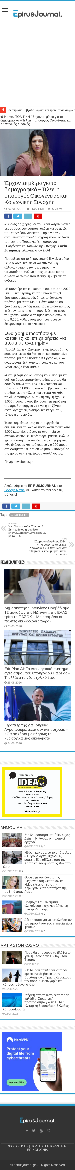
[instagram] (48, 1131)
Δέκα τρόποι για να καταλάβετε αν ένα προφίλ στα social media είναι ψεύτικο (48, 923)
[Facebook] (27, 1131)
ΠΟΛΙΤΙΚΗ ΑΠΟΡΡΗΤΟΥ (49, 1146)
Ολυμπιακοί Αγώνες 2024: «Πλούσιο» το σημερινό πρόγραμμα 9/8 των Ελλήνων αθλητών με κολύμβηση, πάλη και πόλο (48, 546)
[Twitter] (34, 1131)
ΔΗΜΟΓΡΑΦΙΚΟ (19, 515)
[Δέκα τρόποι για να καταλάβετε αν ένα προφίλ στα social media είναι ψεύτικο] (12, 925)
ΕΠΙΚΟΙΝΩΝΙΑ (37, 1150)
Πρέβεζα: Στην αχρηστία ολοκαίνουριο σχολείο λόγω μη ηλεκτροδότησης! (46, 905)
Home (8, 116)
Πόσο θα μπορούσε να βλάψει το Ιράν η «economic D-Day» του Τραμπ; (47, 956)
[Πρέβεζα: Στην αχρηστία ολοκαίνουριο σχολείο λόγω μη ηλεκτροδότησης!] (12, 907)
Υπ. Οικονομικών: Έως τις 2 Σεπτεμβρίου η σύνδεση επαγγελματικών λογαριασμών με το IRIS (27, 529)
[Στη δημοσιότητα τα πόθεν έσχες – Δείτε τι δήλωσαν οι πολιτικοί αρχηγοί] (12, 840)
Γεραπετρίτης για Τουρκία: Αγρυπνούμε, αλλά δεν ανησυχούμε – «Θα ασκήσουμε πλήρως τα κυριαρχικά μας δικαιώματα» (36, 731)
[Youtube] (41, 1131)
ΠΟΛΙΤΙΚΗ (22, 116)
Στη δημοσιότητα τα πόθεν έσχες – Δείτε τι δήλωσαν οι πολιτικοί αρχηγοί (48, 838)
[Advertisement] (37, 65)
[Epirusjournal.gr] (38, 12)
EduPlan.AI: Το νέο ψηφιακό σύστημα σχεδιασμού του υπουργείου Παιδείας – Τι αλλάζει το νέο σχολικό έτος (37, 673)
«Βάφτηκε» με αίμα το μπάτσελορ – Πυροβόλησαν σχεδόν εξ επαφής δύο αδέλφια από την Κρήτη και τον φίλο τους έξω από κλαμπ (36, 860)
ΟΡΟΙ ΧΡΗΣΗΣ (17, 1146)
